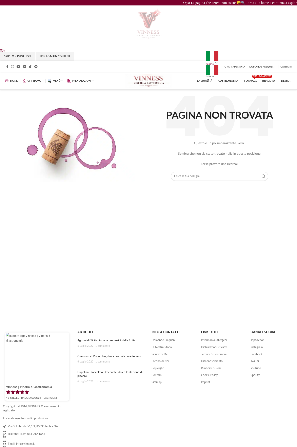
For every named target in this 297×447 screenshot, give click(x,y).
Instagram (257, 347)
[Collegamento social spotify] (24, 67)
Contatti (157, 375)
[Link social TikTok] (30, 67)
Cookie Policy (209, 375)
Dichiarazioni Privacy (214, 347)
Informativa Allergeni (214, 340)
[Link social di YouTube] (18, 67)
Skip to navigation (17, 56)
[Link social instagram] (12, 67)
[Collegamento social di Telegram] (36, 67)
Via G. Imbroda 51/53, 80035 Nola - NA (33, 426)
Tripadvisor (257, 340)
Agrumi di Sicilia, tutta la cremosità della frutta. (106, 340)
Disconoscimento (212, 361)
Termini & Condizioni (213, 354)
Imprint (205, 382)
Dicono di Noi (160, 361)
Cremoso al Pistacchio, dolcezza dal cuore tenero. (109, 356)
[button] (212, 71)
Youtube (256, 368)
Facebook (256, 354)
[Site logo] (148, 80)
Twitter (255, 361)
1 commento (102, 346)
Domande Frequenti (164, 340)
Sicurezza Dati (160, 354)
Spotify (255, 375)
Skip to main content (55, 56)
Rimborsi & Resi (211, 368)
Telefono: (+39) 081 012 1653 (26, 434)
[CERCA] (263, 176)
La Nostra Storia (162, 347)
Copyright (158, 368)
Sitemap (157, 382)
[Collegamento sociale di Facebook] (7, 67)
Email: (21, 444)
